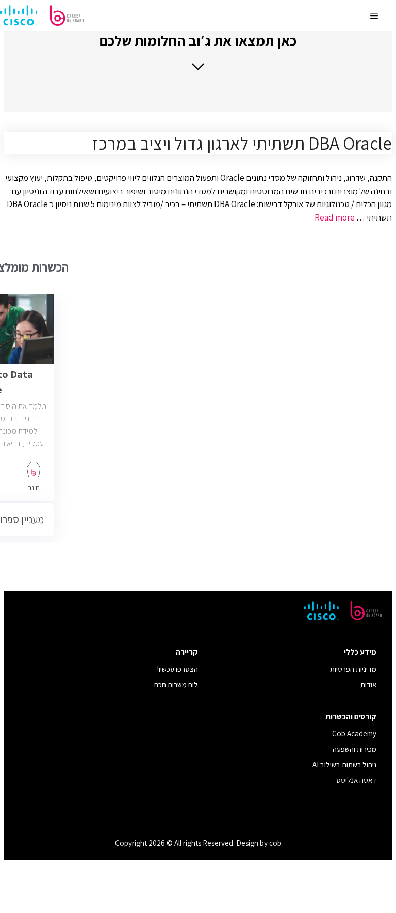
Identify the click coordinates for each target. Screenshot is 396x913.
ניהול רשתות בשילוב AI (344, 764)
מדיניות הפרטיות (353, 669)
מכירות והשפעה (354, 749)
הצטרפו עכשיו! (177, 669)
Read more (335, 217)
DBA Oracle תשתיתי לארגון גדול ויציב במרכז (242, 143)
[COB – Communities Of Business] (42, 15)
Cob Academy (354, 733)
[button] (198, 51)
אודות (368, 684)
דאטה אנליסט (356, 780)
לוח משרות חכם (176, 684)
